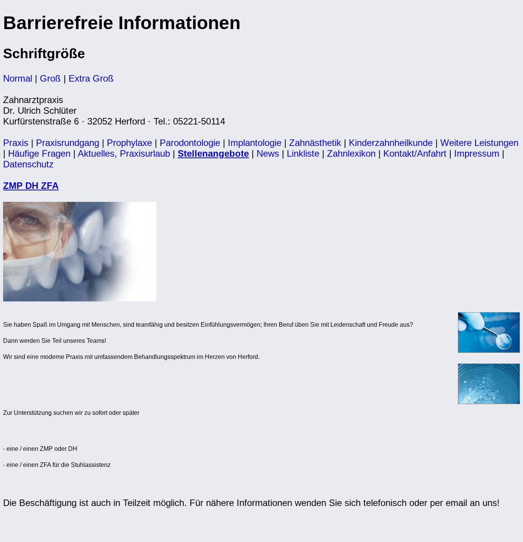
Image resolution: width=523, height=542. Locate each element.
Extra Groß (91, 78)
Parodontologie (190, 143)
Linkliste (303, 153)
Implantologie (254, 143)
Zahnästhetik (315, 143)
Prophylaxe (129, 143)
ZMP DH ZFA (31, 185)
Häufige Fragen (39, 153)
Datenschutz (28, 164)
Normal (17, 78)
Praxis (15, 143)
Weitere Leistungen (479, 143)
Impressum (476, 153)
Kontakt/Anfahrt (414, 153)
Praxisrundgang (67, 143)
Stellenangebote (213, 153)
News (268, 153)
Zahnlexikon (351, 153)
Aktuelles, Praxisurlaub (124, 153)
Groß (50, 78)
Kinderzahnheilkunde (391, 143)
